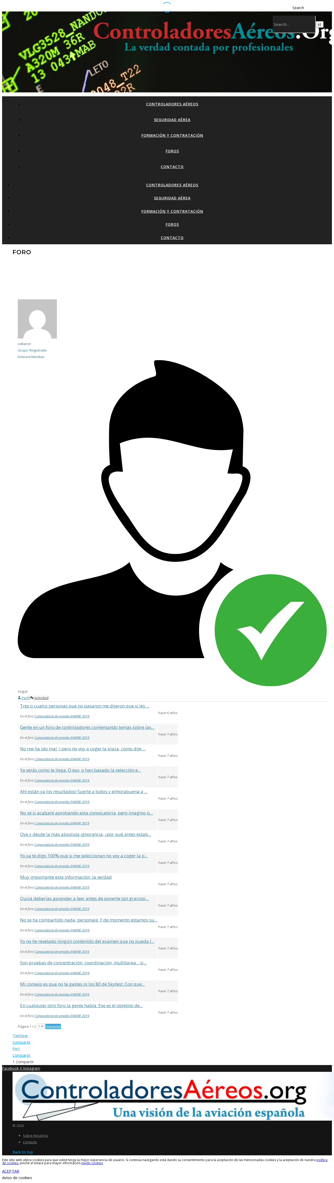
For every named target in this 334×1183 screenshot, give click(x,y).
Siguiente (53, 1026)
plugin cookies (92, 1163)
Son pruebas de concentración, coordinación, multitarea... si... (83, 963)
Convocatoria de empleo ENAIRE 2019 (61, 716)
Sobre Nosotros (35, 1135)
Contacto (172, 166)
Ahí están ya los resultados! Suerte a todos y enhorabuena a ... (83, 791)
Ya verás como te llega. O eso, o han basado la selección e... (80, 770)
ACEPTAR (10, 1171)
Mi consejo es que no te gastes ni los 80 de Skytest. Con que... (82, 984)
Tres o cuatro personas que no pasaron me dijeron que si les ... (84, 706)
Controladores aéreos (172, 104)
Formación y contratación (172, 135)
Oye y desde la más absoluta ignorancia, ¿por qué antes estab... (85, 834)
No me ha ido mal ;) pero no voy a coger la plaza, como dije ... (83, 749)
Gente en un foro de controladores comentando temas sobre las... (87, 727)
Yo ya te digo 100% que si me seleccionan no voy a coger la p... (84, 856)
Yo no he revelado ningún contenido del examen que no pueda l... (87, 941)
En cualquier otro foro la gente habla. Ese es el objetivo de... (81, 1005)
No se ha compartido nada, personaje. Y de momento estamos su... (88, 920)
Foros (172, 150)
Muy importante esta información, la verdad (66, 877)
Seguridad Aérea (172, 119)
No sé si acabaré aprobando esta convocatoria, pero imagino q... (86, 813)
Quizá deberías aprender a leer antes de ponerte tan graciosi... (84, 898)
